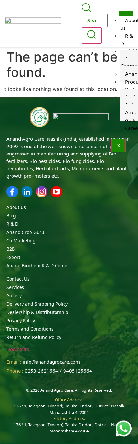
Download (17, 349)
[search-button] (92, 35)
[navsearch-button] (86, 10)
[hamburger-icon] (126, 13)
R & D (126, 39)
